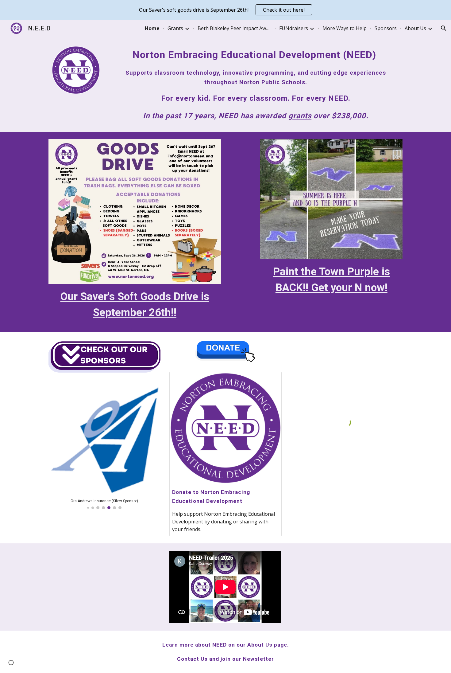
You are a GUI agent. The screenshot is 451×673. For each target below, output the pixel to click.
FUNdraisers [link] (293, 28)
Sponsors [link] (386, 28)
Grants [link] (175, 28)
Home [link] (152, 28)
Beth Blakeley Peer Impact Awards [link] (234, 28)
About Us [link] (415, 28)
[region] (225, 10)
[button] (443, 28)
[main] (256, 84)
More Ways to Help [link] (344, 28)
